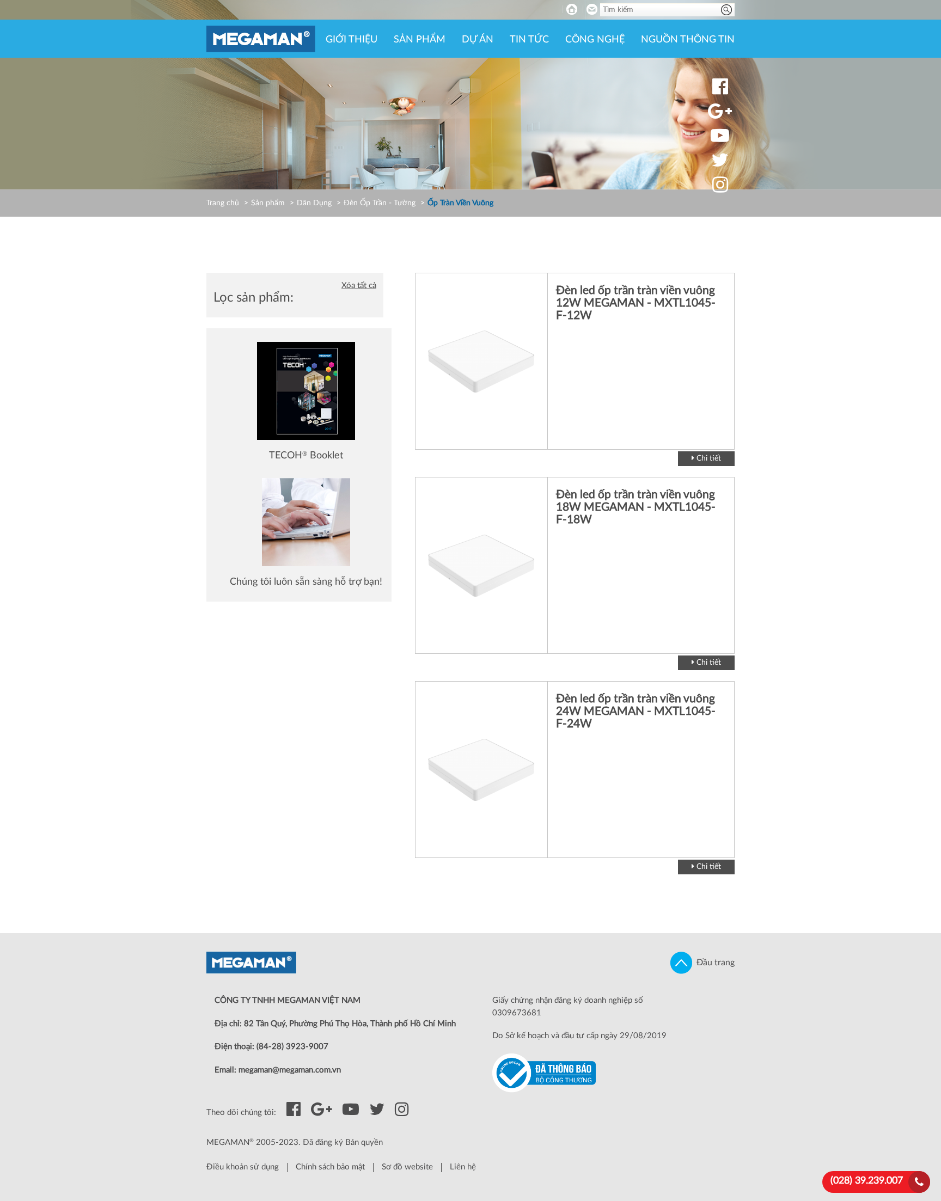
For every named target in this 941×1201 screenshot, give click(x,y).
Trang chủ (222, 203)
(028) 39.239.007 (866, 1181)
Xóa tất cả (358, 285)
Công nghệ (595, 40)
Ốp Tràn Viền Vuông (460, 203)
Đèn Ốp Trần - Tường (379, 203)
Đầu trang (713, 962)
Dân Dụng (314, 203)
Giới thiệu (351, 40)
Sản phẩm (419, 40)
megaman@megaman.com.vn (290, 1070)
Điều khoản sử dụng (242, 1167)
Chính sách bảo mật (330, 1167)
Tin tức (529, 40)
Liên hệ (463, 1167)
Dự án (477, 40)
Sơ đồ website (407, 1167)
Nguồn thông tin (688, 40)
